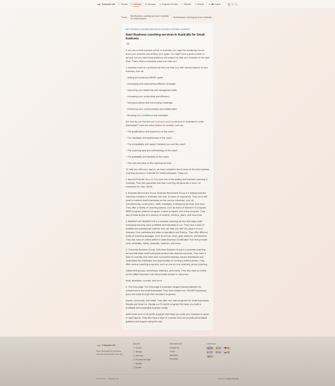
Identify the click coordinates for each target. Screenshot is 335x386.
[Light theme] (233, 4)
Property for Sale (170, 4)
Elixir (229, 379)
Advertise (174, 355)
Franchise (174, 359)
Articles (137, 4)
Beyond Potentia (153, 179)
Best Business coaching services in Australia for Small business (150, 17)
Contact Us (174, 348)
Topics (124, 17)
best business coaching (162, 121)
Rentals (187, 4)
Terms (172, 351)
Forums (124, 4)
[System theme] (229, 4)
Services (152, 4)
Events (201, 4)
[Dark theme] (236, 4)
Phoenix (235, 379)
